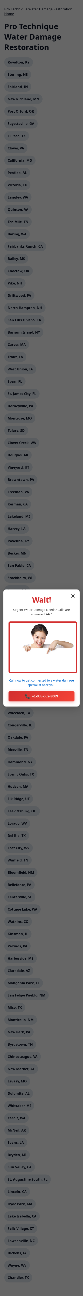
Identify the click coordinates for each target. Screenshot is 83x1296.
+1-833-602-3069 (41, 696)
